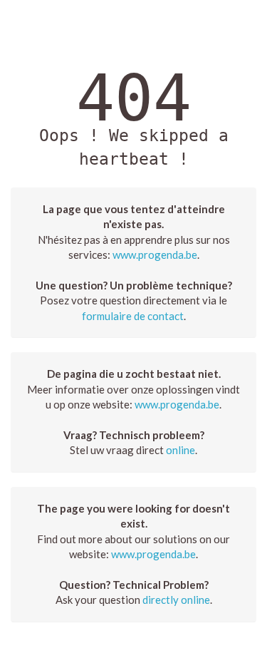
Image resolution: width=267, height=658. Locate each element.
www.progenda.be (154, 254)
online (180, 449)
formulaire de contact (133, 315)
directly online (176, 599)
